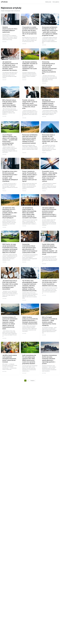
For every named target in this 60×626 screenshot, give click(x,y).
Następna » (33, 380)
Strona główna (56, 1)
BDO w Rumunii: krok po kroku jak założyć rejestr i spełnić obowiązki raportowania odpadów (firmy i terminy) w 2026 (9, 103)
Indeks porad (48, 1)
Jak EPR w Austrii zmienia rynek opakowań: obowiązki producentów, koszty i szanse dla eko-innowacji (9, 359)
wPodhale (4, 2)
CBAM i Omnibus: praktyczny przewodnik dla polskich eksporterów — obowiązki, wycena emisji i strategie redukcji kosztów (30, 320)
